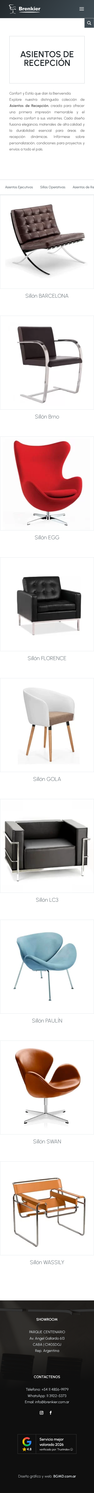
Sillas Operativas (52, 187)
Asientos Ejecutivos (19, 187)
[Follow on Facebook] (50, 1412)
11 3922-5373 (56, 1396)
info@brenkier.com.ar (52, 1402)
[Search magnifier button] (89, 23)
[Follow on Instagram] (41, 1412)
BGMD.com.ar (64, 1476)
